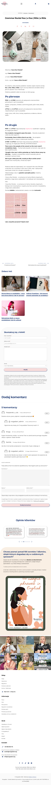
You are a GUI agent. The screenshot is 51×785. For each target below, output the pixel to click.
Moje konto (4, 681)
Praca (3, 699)
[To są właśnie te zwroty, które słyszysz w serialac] (42, 644)
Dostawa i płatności (6, 685)
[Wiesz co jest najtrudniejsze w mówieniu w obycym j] (42, 661)
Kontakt (3, 738)
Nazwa (3, 488)
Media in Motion (32, 776)
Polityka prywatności (6, 711)
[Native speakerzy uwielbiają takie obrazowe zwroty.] (25, 644)
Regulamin (4, 683)
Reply (47, 413)
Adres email (29, 488)
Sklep (3, 678)
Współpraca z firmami (7, 724)
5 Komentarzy (31, 13)
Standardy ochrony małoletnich (9, 714)
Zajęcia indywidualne (6, 729)
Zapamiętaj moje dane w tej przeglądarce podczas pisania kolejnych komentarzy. (24, 495)
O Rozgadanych (5, 731)
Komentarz (5, 468)
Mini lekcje (25, 13)
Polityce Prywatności (39, 501)
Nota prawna (4, 704)
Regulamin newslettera (7, 706)
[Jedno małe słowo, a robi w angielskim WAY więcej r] (25, 661)
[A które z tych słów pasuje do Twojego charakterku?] (8, 644)
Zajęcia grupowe (5, 726)
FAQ (3, 702)
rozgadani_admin (17, 421)
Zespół (3, 736)
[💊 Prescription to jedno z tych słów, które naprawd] (8, 661)
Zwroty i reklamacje (6, 688)
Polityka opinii (5, 709)
